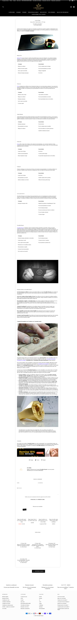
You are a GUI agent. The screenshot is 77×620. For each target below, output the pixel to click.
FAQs (11, 0)
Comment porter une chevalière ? (63, 606)
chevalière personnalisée (43, 363)
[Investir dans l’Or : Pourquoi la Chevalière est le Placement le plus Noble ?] (37, 538)
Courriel (40, 482)
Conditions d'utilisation (6, 601)
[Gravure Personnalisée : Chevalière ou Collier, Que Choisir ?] (23, 553)
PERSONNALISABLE (33, 12)
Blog (39, 20)
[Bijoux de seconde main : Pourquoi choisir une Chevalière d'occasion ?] (23, 538)
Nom (18, 482)
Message (19, 488)
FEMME (24, 12)
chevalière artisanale (51, 359)
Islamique (41, 606)
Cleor (18, 86)
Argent (40, 603)
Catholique (41, 605)
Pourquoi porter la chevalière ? (63, 605)
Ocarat (18, 144)
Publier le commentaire (38, 499)
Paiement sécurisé (5, 598)
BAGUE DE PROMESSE (62, 12)
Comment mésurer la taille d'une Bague (63, 609)
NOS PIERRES (51, 12)
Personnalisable (42, 608)
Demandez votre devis (46, 0)
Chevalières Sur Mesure (37, 0)
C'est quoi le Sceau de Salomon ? (63, 601)
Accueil (36, 20)
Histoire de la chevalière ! (62, 603)
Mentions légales (5, 596)
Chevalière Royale (20, 227)
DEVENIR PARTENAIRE (27, 0)
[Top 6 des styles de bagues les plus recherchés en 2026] (51, 538)
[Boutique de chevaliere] (37, 456)
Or (39, 600)
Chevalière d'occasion (38, 14)
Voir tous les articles (61, 596)
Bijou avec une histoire (62, 598)
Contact (14, 0)
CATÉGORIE (12, 12)
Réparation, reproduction (55, 0)
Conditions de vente (5, 600)
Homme (40, 598)
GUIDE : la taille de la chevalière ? (8, 606)
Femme (40, 596)
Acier (40, 601)
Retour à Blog (39, 571)
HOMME (18, 12)
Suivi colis (19, 0)
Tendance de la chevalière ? (62, 600)
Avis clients (4, 608)
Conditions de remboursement (7, 605)
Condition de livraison (6, 603)
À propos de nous (5, 0)
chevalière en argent (21, 360)
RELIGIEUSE (43, 12)
